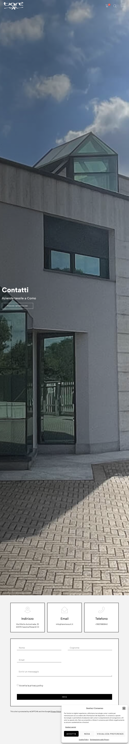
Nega (87, 734)
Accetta (71, 734)
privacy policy (36, 685)
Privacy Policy (56, 711)
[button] (124, 708)
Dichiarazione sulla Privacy (99, 739)
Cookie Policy (84, 739)
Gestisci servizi (70, 727)
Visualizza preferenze (110, 734)
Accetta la (31, 685)
